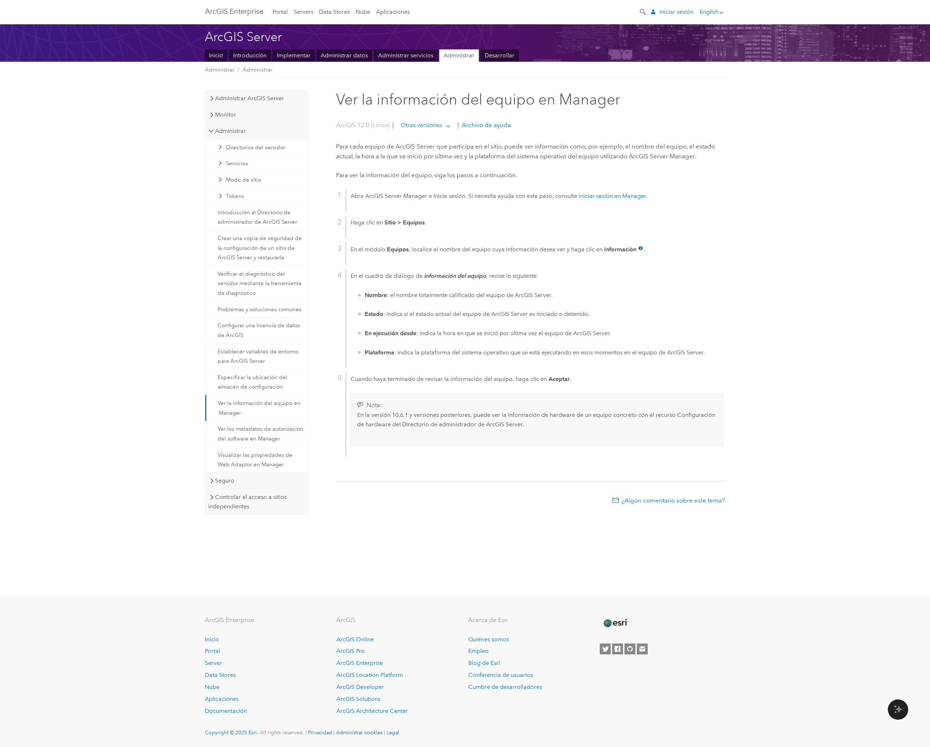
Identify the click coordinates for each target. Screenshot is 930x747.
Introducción (250, 55)
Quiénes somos (488, 639)
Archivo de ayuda (485, 125)
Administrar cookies (359, 732)
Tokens (235, 196)
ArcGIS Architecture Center (372, 710)
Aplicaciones (393, 11)
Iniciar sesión (676, 11)
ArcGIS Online (355, 639)
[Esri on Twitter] (605, 649)
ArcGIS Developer (360, 686)
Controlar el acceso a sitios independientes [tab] (247, 502)
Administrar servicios (405, 55)
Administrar (459, 55)
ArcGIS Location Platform (369, 674)
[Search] (643, 11)
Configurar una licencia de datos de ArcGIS (259, 330)
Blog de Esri (484, 662)
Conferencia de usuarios (500, 674)
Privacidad (320, 732)
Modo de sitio (243, 179)
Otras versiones (421, 125)
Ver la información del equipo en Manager (259, 408)
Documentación (226, 710)
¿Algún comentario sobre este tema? (673, 500)
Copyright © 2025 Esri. (231, 732)
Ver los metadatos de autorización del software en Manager (260, 434)
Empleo (478, 650)
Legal (393, 732)
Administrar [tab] (230, 130)
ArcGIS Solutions (358, 698)
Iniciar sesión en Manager (612, 195)
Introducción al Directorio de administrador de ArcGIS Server (257, 217)
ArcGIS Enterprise (234, 11)
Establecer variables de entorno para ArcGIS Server (258, 356)
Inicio (216, 55)
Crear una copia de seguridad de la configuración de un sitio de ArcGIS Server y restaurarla (260, 248)
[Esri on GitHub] (629, 649)
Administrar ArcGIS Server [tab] (249, 98)
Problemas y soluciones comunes (260, 309)
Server (213, 662)
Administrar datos (344, 55)
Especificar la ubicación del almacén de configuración (252, 382)
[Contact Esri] (642, 649)
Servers (304, 11)
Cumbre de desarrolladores (505, 686)
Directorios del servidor (255, 147)
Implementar (294, 55)
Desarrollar (499, 55)
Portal (280, 11)
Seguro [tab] (224, 480)
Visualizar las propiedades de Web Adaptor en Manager (255, 460)
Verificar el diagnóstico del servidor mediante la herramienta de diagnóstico (260, 283)
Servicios (237, 163)
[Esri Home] (615, 623)
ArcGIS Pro (350, 650)
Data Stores (334, 11)
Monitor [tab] (225, 114)
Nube (363, 11)
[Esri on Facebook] (617, 649)
